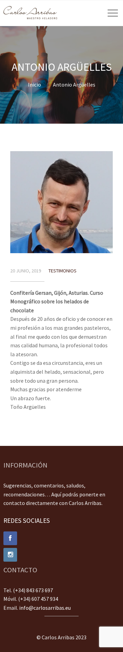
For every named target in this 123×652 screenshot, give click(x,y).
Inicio (34, 84)
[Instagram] (61, 555)
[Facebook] (61, 538)
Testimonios (63, 271)
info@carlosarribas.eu (45, 607)
